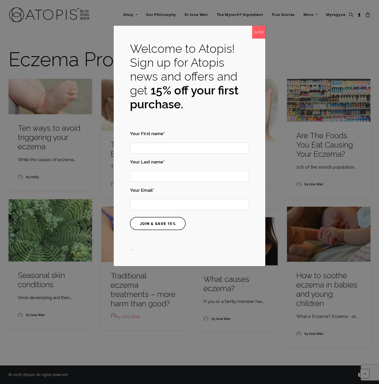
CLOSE (258, 32)
